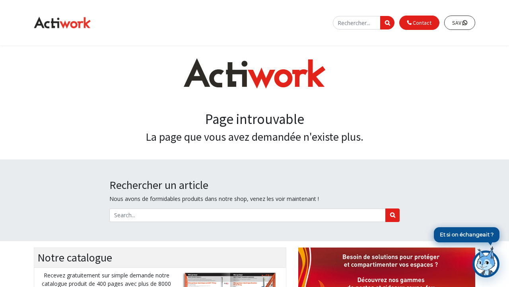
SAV (457, 22)
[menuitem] (176, 23)
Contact (421, 22)
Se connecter (311, 22)
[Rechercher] (392, 215)
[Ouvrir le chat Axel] (485, 261)
